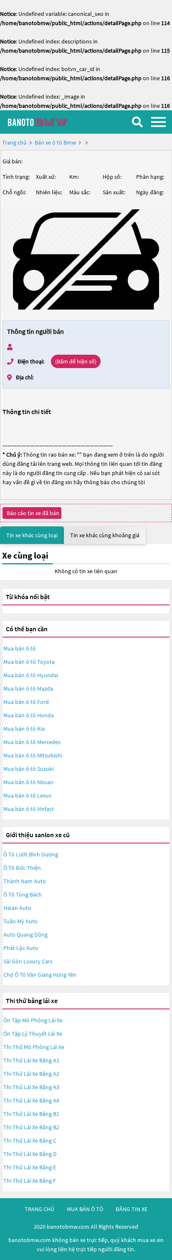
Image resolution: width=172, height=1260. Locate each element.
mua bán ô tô (85, 1209)
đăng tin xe (131, 1209)
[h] (86, 259)
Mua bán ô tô (19, 648)
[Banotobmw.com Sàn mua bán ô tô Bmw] (48, 122)
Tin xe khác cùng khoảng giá (104, 535)
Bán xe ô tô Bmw (55, 142)
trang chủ (39, 1209)
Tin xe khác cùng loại (32, 535)
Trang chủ (14, 142)
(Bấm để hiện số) (75, 361)
